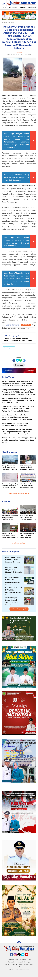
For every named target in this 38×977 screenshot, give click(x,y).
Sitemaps (27, 962)
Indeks (22, 7)
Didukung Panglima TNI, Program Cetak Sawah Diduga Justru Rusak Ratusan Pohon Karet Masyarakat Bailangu (10, 485)
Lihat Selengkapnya (18, 609)
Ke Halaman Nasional (19, 543)
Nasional (6, 502)
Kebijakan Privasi (12, 959)
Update (26, 325)
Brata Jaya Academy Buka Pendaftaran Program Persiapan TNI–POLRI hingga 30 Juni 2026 (28, 517)
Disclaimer (23, 959)
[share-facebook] (13, 360)
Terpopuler (13, 7)
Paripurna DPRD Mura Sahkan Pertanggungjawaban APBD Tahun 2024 (18, 339)
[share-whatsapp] (20, 360)
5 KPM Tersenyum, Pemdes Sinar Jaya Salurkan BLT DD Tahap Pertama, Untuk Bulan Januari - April (27, 467)
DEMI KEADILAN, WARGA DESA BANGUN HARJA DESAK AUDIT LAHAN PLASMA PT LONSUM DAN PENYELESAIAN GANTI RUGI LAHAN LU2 (13, 580)
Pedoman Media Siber (26, 964)
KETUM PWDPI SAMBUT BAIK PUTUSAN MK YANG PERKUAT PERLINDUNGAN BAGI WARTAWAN (28, 535)
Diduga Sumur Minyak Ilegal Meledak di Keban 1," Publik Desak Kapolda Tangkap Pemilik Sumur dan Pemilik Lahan (13, 570)
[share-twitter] (17, 360)
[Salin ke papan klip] (24, 360)
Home (4, 7)
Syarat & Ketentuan (11, 964)
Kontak (19, 967)
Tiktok (19, 957)
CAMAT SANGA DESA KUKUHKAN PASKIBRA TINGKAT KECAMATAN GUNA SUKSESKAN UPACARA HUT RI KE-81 (13, 590)
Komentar (20, 365)
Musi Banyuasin (9, 348)
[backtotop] (19, 943)
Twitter (23, 957)
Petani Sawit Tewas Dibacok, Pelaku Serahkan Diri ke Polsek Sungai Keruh (13, 559)
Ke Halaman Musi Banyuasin (18, 493)
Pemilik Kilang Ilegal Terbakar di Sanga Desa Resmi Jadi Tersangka (16, 177)
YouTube (28, 957)
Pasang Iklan (12, 962)
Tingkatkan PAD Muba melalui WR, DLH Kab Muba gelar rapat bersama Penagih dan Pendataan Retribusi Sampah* (16, 278)
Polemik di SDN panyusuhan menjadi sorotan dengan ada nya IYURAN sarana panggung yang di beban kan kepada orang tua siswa (10, 535)
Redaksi (20, 962)
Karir (29, 959)
